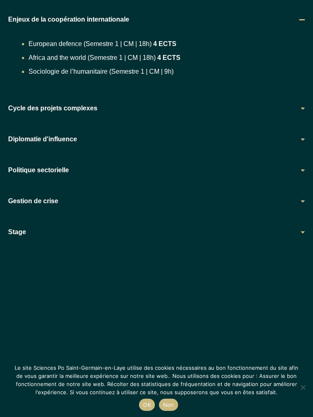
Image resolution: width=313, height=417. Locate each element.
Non (168, 405)
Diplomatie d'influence (42, 139)
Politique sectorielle (38, 170)
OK (147, 405)
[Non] (303, 387)
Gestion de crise (33, 201)
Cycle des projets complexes (52, 108)
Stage (17, 231)
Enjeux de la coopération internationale (68, 19)
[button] (156, 19)
